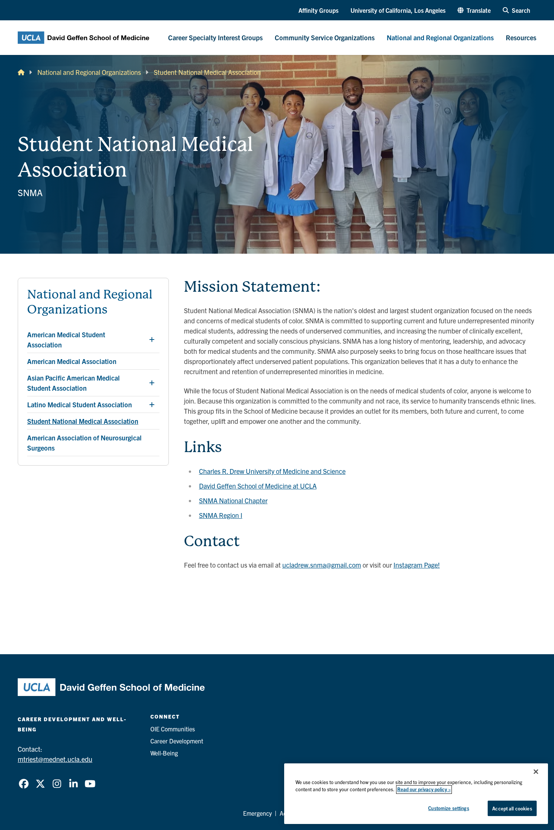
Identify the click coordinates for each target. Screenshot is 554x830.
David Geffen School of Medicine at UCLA (258, 485)
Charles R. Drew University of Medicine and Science (272, 471)
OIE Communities (172, 729)
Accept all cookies (512, 808)
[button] (474, 10)
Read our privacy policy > (424, 789)
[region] (416, 793)
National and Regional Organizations (89, 72)
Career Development (176, 741)
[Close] (536, 771)
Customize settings (448, 808)
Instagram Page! (416, 564)
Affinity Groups (318, 10)
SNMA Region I (220, 515)
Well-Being (164, 753)
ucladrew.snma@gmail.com (321, 564)
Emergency (257, 813)
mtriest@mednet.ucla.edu (55, 759)
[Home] (21, 72)
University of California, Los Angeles (397, 10)
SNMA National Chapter (233, 500)
